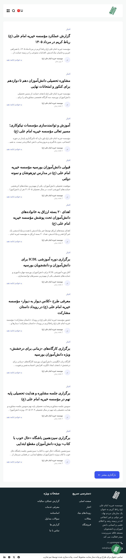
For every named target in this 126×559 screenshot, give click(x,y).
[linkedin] (4, 557)
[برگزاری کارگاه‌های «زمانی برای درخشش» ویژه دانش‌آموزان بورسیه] (96, 358)
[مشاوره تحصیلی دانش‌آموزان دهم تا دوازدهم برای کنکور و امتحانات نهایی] (96, 90)
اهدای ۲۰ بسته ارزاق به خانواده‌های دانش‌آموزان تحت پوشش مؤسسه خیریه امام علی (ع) (41, 217)
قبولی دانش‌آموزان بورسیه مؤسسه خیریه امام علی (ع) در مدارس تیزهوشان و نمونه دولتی (40, 173)
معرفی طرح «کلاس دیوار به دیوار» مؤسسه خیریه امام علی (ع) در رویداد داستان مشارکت (39, 307)
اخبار (68, 29)
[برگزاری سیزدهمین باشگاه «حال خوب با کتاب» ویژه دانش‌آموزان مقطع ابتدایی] (96, 447)
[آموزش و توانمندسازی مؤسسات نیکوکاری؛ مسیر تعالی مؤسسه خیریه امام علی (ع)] (96, 134)
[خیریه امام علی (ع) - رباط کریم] (112, 10)
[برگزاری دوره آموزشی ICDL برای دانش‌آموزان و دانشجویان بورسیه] (96, 268)
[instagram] (9, 557)
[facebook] (19, 557)
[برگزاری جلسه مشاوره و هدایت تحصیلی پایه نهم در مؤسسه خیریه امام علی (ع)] (96, 402)
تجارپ (45, 557)
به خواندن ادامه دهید (14, 60)
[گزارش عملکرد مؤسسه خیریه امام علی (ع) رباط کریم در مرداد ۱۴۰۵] (96, 45)
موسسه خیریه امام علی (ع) (52, 58)
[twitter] (14, 557)
